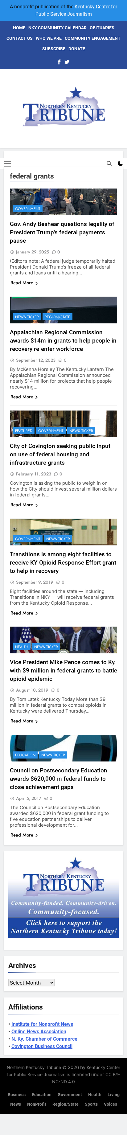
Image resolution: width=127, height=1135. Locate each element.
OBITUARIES (102, 27)
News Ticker (27, 317)
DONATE (76, 48)
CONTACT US (19, 38)
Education (25, 755)
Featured (23, 431)
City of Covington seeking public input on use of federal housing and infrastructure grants (60, 454)
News (15, 1104)
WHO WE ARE (49, 38)
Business (17, 1094)
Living (114, 1094)
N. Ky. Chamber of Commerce (44, 1039)
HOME (19, 27)
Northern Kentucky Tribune (34, 1067)
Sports (91, 1104)
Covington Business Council (41, 1046)
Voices (110, 1104)
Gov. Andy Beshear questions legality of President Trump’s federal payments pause (62, 232)
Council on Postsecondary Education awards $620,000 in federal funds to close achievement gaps (58, 779)
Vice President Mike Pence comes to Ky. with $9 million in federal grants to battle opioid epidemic (63, 670)
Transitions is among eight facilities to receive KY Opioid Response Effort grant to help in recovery (63, 562)
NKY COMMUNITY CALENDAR (57, 27)
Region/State (57, 317)
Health (21, 647)
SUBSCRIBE (53, 48)
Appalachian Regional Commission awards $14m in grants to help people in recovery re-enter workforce (63, 340)
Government (27, 209)
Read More (21, 282)
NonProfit (36, 1104)
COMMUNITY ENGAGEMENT (93, 38)
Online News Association (38, 1031)
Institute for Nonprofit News (42, 1024)
